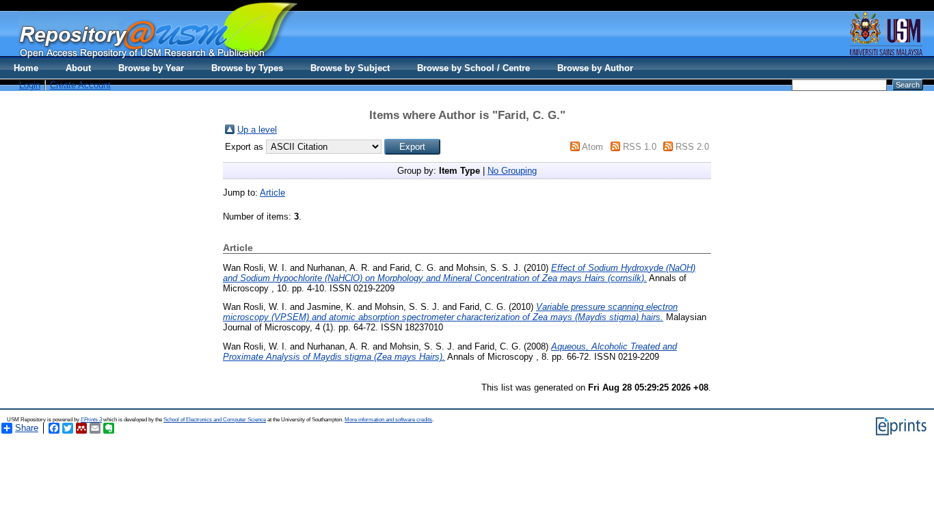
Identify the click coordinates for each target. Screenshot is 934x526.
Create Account (80, 85)
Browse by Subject (350, 68)
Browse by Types (247, 68)
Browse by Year (151, 68)
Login (29, 85)
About (78, 68)
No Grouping (512, 171)
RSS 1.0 (639, 147)
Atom (592, 147)
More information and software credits (388, 420)
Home (26, 68)
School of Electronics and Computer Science (214, 420)
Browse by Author (595, 68)
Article (272, 192)
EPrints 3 (91, 420)
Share (26, 428)
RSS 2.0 (692, 147)
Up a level (257, 129)
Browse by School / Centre (473, 68)
